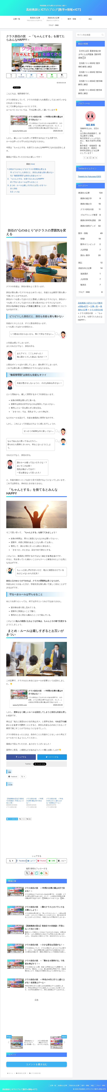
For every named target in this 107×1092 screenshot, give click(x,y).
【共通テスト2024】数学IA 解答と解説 (90, 91)
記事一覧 (53, 1085)
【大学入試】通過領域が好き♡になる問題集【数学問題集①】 (89, 54)
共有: (13, 188)
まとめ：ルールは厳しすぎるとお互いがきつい (27, 185)
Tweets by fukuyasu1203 (89, 176)
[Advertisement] (36, 211)
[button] (62, 75)
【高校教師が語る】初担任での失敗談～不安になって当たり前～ (15, 801)
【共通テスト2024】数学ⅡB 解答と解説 (90, 83)
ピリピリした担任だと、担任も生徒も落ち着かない (32, 172)
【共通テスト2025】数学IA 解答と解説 (90, 74)
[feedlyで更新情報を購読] (41, 873)
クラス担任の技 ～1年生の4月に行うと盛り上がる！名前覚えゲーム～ (54, 801)
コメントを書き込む (36, 1064)
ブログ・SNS (100, 1085)
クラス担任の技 (13, 819)
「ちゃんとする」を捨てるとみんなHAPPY (25, 179)
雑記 (92, 1085)
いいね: (15, 192)
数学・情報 (85, 1085)
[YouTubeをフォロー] (32, 873)
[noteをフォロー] (36, 873)
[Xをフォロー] (27, 873)
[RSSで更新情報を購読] (46, 873)
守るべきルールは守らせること (24, 182)
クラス (23, 819)
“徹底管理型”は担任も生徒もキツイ (26, 175)
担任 (29, 819)
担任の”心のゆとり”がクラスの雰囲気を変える (26, 169)
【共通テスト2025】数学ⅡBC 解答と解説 (89, 65)
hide (32, 164)
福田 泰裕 (90, 125)
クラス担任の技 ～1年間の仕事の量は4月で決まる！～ (34, 801)
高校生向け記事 (74, 1085)
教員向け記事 (62, 1085)
